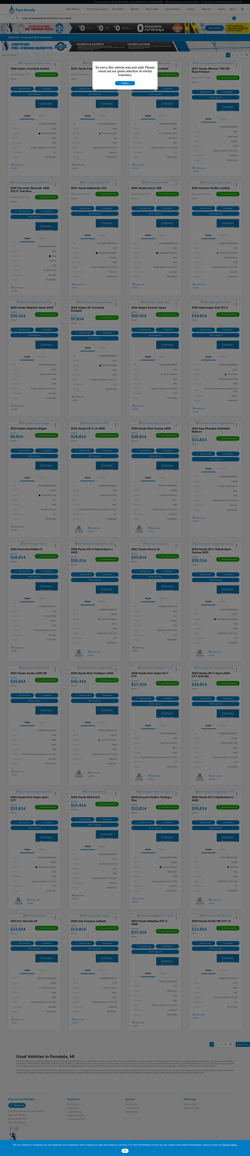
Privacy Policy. (230, 1144)
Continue (125, 83)
